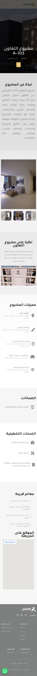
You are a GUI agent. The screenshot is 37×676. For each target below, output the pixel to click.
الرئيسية (22, 627)
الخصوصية (13, 663)
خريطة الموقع (22, 663)
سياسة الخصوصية (6, 627)
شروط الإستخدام (6, 631)
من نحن (22, 631)
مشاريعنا (22, 635)
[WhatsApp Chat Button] (5, 671)
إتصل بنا (22, 639)
